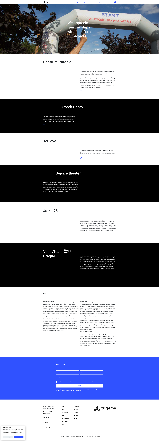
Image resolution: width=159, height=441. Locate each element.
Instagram (76, 406)
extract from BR (46, 427)
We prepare (76, 2)
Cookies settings (78, 436)
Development (65, 412)
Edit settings (8, 437)
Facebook (76, 409)
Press (63, 406)
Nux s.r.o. (98, 436)
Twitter (75, 418)
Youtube (76, 415)
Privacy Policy (91, 436)
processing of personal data (78, 389)
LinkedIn (76, 412)
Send (80, 385)
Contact (107, 2)
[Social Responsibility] (51, 2)
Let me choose (18, 433)
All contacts (45, 422)
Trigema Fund (101, 2)
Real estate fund (65, 418)
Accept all (19, 437)
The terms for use (85, 436)
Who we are (65, 2)
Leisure (94, 2)
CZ (111, 2)
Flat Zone (89, 2)
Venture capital (65, 421)
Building (83, 2)
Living (71, 2)
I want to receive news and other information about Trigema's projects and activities (76, 381)
